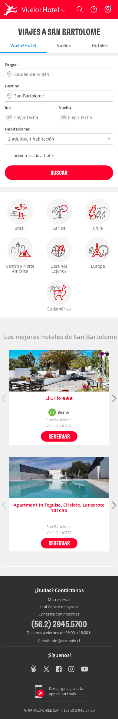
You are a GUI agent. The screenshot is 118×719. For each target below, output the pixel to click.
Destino (12, 86)
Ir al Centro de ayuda (59, 607)
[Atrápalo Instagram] (71, 669)
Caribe (59, 228)
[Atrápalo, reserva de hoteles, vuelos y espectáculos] (10, 9)
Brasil (20, 228)
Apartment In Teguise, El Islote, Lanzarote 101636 (59, 507)
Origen (11, 64)
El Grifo (53, 398)
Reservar (59, 436)
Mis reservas (59, 599)
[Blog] (33, 669)
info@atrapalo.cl (65, 640)
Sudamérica (59, 309)
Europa (98, 266)
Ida (8, 107)
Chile (98, 228)
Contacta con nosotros (59, 614)
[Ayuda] (93, 9)
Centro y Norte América (20, 268)
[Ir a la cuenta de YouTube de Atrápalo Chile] (84, 669)
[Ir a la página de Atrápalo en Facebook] (59, 669)
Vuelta (65, 107)
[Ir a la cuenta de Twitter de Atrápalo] (46, 669)
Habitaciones (17, 129)
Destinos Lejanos (59, 268)
